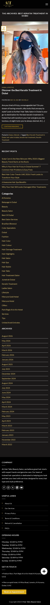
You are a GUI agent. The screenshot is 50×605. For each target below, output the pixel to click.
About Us (8, 503)
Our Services (9, 508)
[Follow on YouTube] (22, 488)
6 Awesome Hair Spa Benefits (14, 182)
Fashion (5, 236)
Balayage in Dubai (9, 202)
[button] (46, 4)
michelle (24, 100)
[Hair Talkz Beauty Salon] (14, 4)
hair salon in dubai (13, 137)
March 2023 (7, 425)
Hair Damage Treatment (12, 249)
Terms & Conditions (12, 518)
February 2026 (8, 355)
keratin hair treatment (27, 137)
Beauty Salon (7, 211)
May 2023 (6, 416)
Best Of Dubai (8, 215)
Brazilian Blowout (9, 223)
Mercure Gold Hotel (10, 296)
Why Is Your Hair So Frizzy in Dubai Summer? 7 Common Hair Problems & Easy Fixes (21, 168)
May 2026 (6, 341)
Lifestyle (10, 87)
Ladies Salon (7, 288)
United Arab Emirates (11, 322)
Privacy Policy (10, 513)
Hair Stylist (6, 266)
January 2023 (7, 435)
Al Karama (6, 198)
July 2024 (6, 388)
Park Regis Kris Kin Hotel (12, 309)
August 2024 (7, 383)
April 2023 (6, 421)
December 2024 (8, 374)
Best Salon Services (10, 219)
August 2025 (7, 364)
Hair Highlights (8, 254)
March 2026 (7, 350)
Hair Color (6, 241)
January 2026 (7, 359)
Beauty (5, 206)
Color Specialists (9, 228)
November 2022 (8, 439)
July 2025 (6, 369)
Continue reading (12, 126)
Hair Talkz (6, 271)
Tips (3, 318)
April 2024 (6, 402)
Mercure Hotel (8, 301)
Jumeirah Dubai (8, 279)
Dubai (4, 87)
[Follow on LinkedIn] (17, 488)
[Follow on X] (13, 488)
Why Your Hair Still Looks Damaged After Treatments (24, 187)
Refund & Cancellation (13, 523)
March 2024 (7, 406)
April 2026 (6, 345)
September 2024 (9, 378)
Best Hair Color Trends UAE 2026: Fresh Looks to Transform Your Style (22, 176)
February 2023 (8, 430)
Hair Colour (7, 245)
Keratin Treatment (9, 284)
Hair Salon (6, 258)
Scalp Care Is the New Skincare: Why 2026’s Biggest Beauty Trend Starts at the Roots (23, 160)
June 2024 (6, 392)
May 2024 (6, 397)
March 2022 (7, 444)
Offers (4, 305)
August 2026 (7, 336)
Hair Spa (5, 262)
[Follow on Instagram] (8, 488)
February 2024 (8, 411)
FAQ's (7, 528)
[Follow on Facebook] (4, 488)
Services (5, 314)
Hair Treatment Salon (11, 275)
